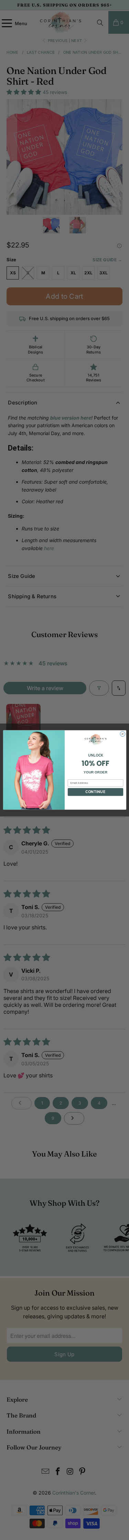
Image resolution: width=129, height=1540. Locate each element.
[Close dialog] (122, 734)
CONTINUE (95, 792)
